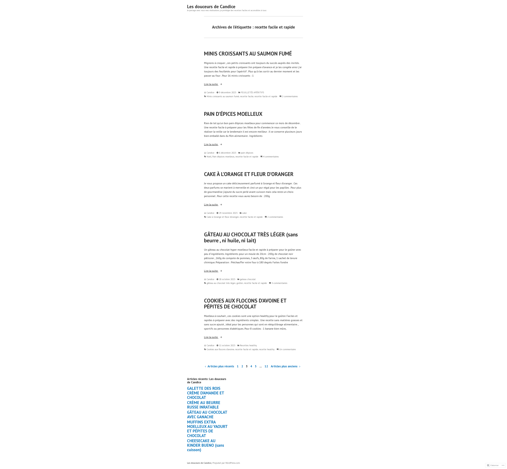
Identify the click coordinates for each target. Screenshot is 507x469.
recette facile (246, 96)
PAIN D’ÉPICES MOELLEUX (233, 113)
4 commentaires (271, 156)
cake (244, 212)
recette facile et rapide (265, 96)
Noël (209, 156)
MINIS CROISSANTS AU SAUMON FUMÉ (248, 53)
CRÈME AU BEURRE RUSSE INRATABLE (203, 405)
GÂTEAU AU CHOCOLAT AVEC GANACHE (207, 414)
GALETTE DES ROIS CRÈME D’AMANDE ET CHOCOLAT (205, 393)
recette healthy (266, 349)
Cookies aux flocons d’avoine (220, 349)
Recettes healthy (248, 345)
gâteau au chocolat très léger (221, 283)
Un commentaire (287, 349)
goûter (239, 283)
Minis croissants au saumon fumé (223, 96)
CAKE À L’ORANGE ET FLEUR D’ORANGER (249, 174)
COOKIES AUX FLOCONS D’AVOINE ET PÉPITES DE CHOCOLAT (245, 303)
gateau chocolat (248, 279)
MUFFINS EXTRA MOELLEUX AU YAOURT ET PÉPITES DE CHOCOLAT (207, 428)
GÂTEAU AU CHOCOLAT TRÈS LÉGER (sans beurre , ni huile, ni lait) (251, 237)
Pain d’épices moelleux (223, 156)
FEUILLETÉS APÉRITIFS (252, 92)
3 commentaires (279, 283)
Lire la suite (211, 84)
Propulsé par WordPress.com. (226, 462)
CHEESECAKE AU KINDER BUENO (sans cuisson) (205, 445)
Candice (210, 92)
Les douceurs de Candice (211, 6)
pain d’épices (247, 152)
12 (266, 366)
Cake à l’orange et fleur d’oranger (223, 216)
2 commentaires (290, 96)
